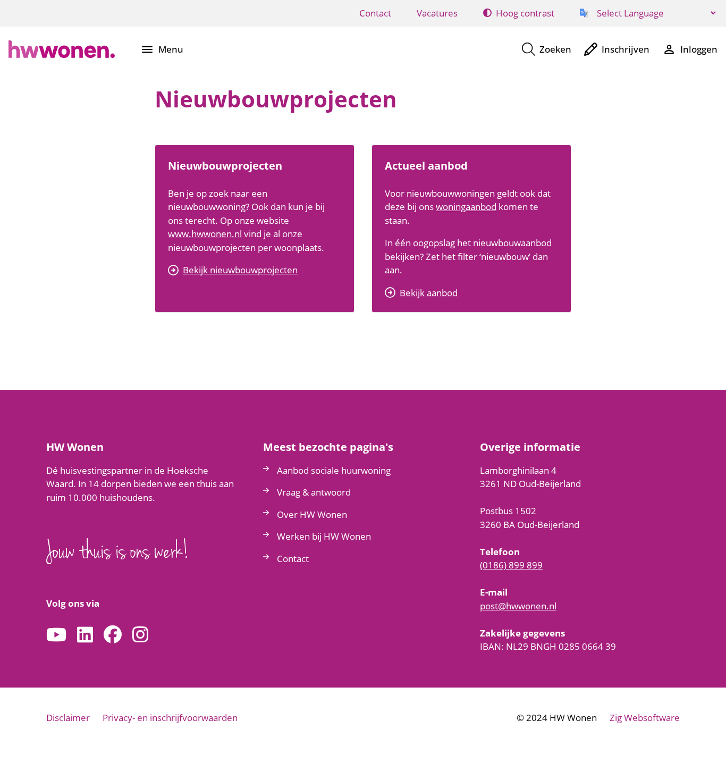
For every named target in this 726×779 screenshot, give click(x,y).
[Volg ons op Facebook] (113, 635)
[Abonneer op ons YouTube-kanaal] (56, 635)
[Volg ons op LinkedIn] (85, 635)
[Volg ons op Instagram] (140, 635)
